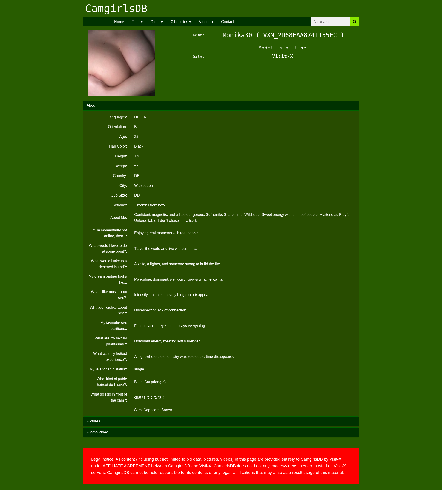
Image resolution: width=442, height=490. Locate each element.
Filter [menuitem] (135, 22)
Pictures (93, 421)
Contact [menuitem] (227, 22)
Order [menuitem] (155, 22)
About (91, 105)
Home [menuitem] (119, 22)
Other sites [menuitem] (179, 22)
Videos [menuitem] (204, 22)
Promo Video (97, 432)
